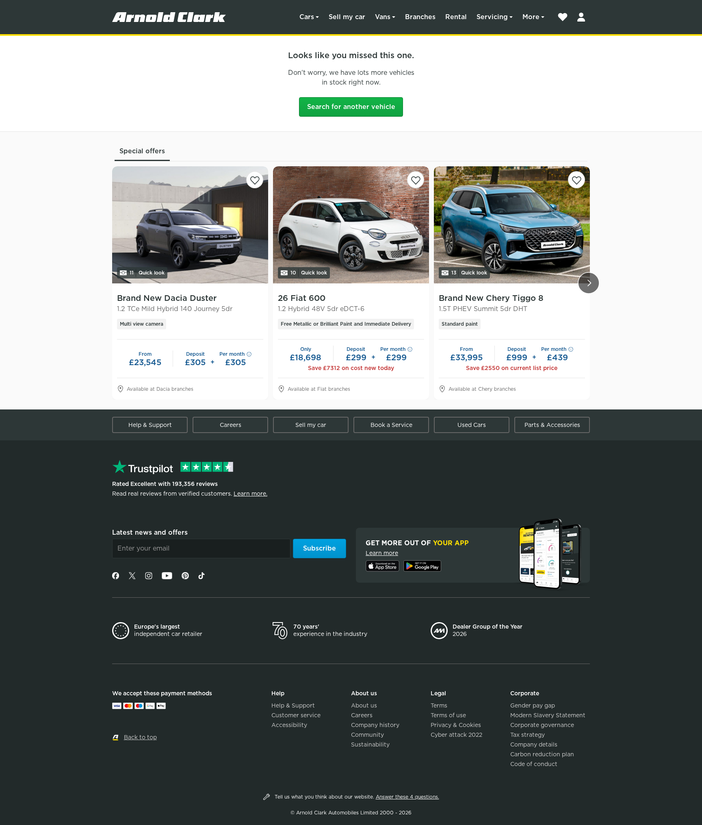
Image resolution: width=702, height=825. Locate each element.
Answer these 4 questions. (407, 797)
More (531, 17)
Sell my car (347, 17)
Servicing (492, 17)
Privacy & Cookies (456, 725)
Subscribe (319, 548)
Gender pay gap (532, 705)
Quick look (147, 273)
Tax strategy (527, 734)
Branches (420, 17)
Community (367, 734)
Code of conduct (533, 764)
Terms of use (448, 715)
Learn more (382, 553)
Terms (439, 705)
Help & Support (150, 425)
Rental (456, 17)
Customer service (296, 715)
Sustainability (370, 744)
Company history (375, 725)
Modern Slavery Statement (547, 715)
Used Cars (471, 425)
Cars (306, 17)
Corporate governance (542, 725)
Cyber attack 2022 (456, 734)
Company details (533, 744)
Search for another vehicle (351, 107)
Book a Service (391, 425)
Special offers (142, 151)
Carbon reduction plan (542, 754)
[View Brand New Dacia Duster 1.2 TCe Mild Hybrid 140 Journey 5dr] (190, 224)
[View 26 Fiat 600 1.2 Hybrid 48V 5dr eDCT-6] (351, 224)
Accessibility (289, 725)
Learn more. (250, 493)
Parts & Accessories (552, 425)
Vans (382, 17)
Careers (230, 425)
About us (364, 705)
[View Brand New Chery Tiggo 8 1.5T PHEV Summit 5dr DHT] (512, 224)
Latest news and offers (150, 532)
